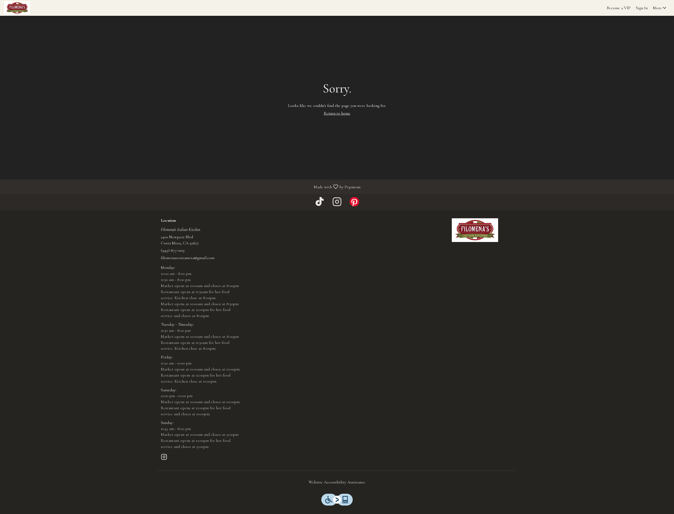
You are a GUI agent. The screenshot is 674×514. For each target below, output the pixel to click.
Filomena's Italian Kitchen (475, 230)
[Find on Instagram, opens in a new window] (337, 203)
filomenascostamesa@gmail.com (187, 257)
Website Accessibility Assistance (337, 482)
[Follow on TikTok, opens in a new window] (319, 203)
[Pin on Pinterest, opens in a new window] (354, 203)
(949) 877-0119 (173, 250)
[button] (660, 8)
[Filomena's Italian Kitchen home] (28, 7)
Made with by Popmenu (182, 186)
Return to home (337, 113)
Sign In (642, 8)
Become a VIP (619, 8)
